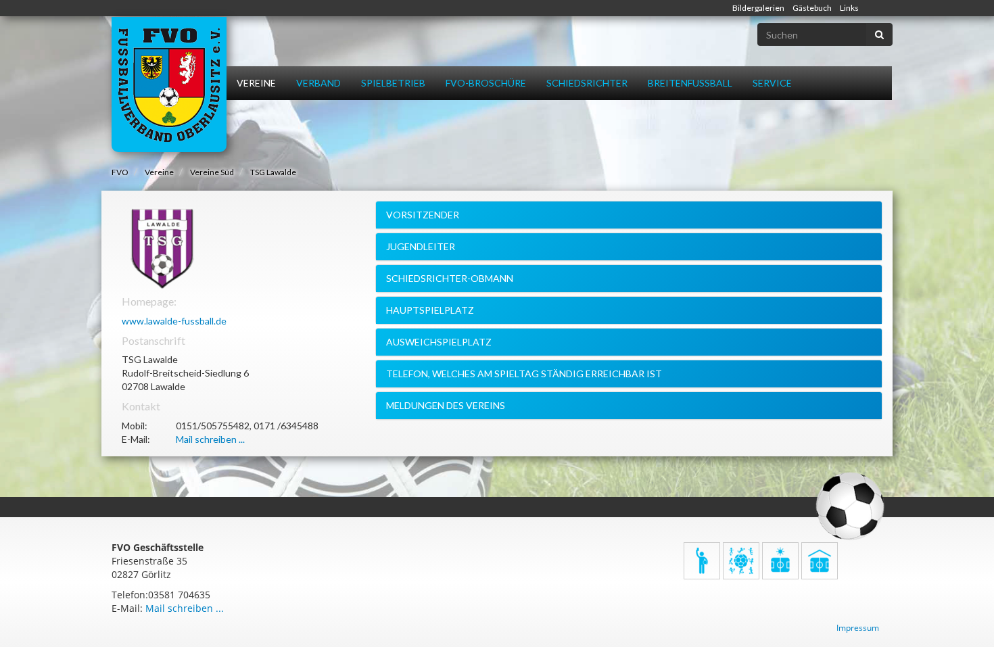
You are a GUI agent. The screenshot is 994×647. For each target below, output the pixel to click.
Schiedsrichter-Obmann (449, 278)
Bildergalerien (758, 8)
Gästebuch (812, 8)
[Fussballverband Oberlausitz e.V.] (169, 84)
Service (772, 83)
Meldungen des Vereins (445, 405)
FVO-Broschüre (486, 83)
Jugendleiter (420, 246)
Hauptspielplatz (430, 310)
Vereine (256, 83)
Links (849, 8)
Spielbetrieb (393, 83)
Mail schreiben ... (210, 439)
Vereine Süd (212, 172)
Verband (318, 83)
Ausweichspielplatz (439, 342)
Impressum (857, 627)
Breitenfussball (690, 83)
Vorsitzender (422, 214)
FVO (120, 172)
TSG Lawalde (273, 172)
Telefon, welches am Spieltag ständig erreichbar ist (524, 373)
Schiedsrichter (587, 83)
